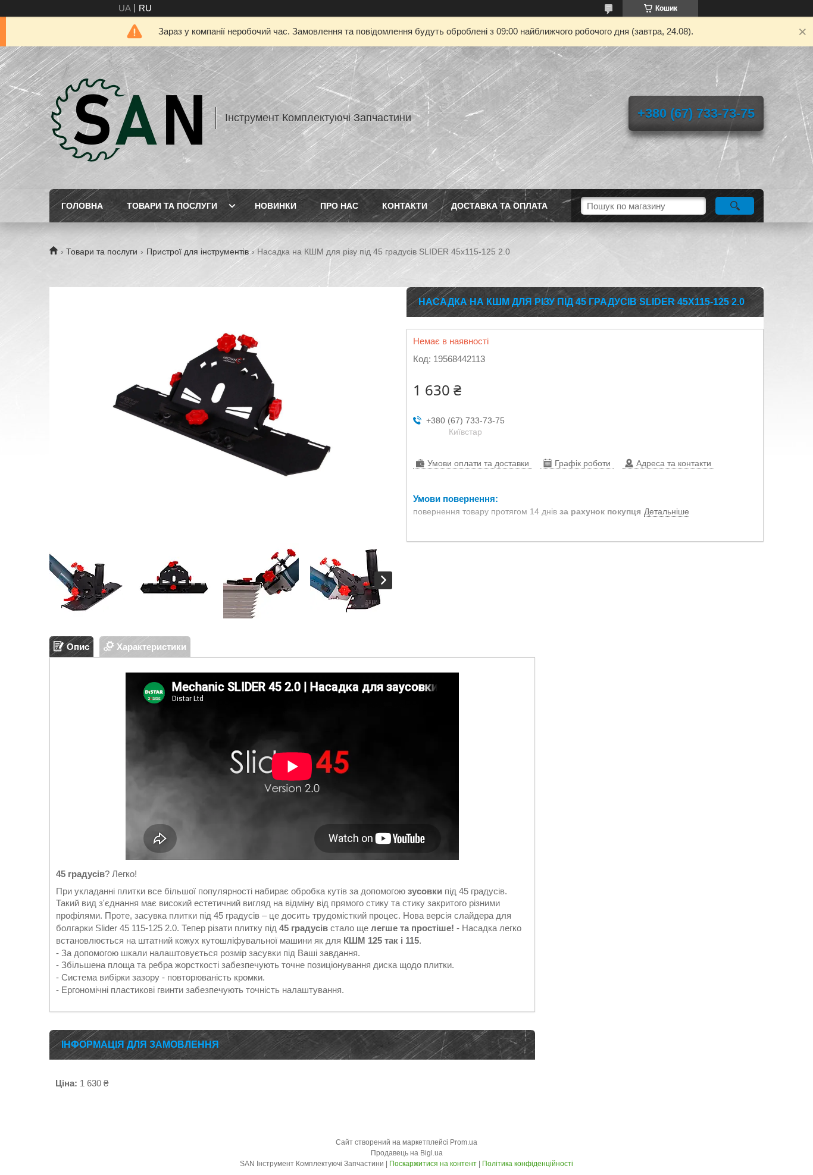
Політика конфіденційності (527, 1164)
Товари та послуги (172, 206)
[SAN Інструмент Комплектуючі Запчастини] (126, 117)
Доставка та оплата (499, 206)
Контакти (404, 206)
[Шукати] (734, 206)
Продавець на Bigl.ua (407, 1153)
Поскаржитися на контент (433, 1164)
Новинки (275, 206)
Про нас (339, 206)
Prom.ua (463, 1142)
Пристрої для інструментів (197, 251)
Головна (82, 206)
